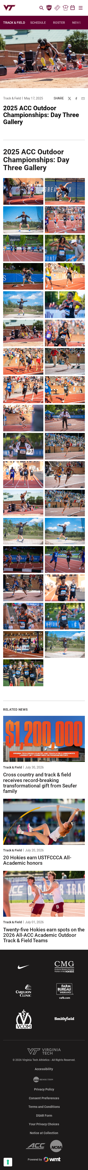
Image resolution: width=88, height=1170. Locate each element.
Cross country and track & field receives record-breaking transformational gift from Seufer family (40, 783)
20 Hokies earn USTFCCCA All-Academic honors (37, 860)
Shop (65, 8)
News (76, 22)
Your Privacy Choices (44, 1124)
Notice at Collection (44, 1133)
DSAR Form (44, 1115)
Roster (59, 22)
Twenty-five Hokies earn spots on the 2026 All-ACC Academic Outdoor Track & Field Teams (44, 935)
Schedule (38, 22)
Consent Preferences (44, 1098)
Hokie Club (49, 8)
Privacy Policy (44, 1089)
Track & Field (12, 98)
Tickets (57, 8)
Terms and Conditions (44, 1107)
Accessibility (44, 1069)
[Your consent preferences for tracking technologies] (8, 1162)
